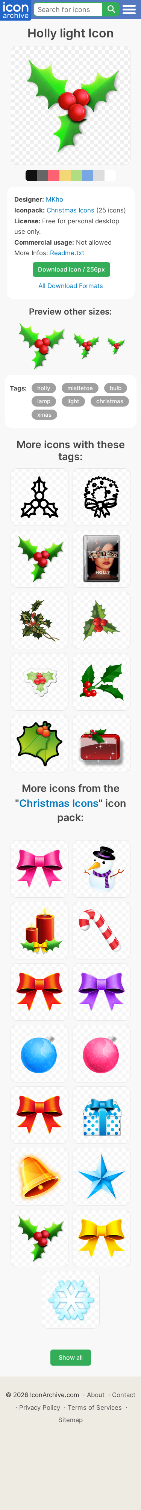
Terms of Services (95, 1407)
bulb (115, 388)
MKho (54, 199)
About (96, 1395)
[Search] (111, 9)
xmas (44, 414)
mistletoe (80, 388)
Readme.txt (67, 253)
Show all (71, 1357)
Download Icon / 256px (71, 269)
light (73, 401)
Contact (123, 1395)
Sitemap (70, 1420)
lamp (43, 401)
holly (43, 388)
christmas (109, 401)
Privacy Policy (39, 1407)
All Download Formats (70, 286)
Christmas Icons (70, 210)
